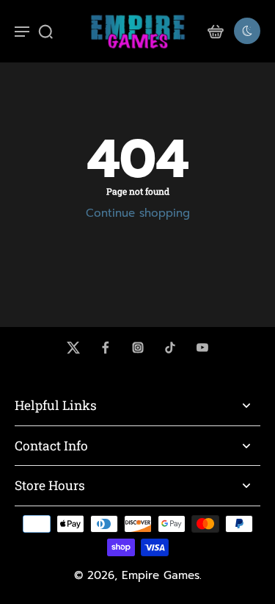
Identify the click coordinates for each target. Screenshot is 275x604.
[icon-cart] (215, 31)
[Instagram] (138, 347)
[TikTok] (170, 347)
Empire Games (160, 575)
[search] (45, 31)
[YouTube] (202, 347)
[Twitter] (73, 347)
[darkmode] (247, 31)
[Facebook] (105, 347)
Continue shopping (138, 213)
